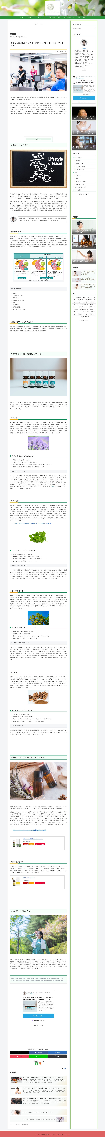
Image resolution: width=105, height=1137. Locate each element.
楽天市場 (26, 844)
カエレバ (28, 841)
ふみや (84, 48)
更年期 (12, 36)
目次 (37, 139)
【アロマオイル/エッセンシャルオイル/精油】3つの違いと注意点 (29, 830)
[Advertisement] (38, 28)
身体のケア (13, 34)
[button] (57, 1056)
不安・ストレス (24, 36)
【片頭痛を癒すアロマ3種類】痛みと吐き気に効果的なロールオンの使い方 (32, 523)
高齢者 (17, 36)
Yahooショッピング (40, 844)
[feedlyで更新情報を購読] (36, 1063)
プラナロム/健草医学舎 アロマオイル (33, 839)
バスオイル (54, 486)
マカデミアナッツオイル (29, 877)
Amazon (32, 844)
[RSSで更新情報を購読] (40, 1063)
